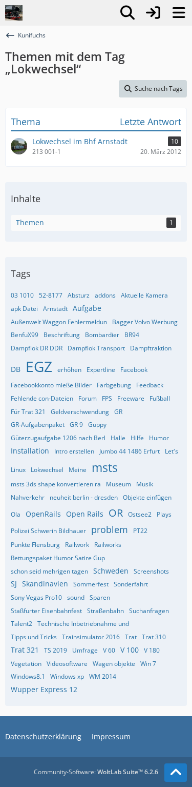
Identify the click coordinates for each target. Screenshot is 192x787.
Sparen (100, 597)
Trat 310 (154, 637)
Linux (18, 469)
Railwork (77, 544)
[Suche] (127, 13)
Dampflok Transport (96, 348)
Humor (159, 438)
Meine (78, 469)
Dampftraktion (151, 348)
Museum (118, 484)
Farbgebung (114, 385)
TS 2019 (55, 650)
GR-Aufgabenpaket (38, 424)
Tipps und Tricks (34, 637)
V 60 (109, 650)
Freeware (130, 398)
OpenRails (43, 514)
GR (118, 411)
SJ (14, 583)
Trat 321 (25, 650)
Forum (87, 398)
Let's (171, 451)
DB (15, 369)
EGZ (39, 366)
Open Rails (84, 514)
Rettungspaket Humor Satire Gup (58, 558)
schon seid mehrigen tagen (49, 571)
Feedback (149, 385)
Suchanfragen (149, 610)
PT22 (140, 530)
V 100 (129, 650)
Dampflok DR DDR (36, 348)
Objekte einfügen (147, 497)
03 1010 (22, 295)
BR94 (131, 334)
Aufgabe (87, 308)
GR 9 (76, 424)
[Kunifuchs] (14, 13)
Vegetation (26, 663)
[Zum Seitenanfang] (175, 772)
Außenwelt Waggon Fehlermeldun (59, 322)
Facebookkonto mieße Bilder (51, 385)
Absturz (79, 295)
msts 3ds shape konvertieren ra (56, 484)
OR (116, 513)
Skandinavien (45, 583)
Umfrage (85, 650)
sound (75, 597)
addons (105, 295)
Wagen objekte (114, 663)
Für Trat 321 (28, 411)
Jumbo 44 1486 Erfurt (129, 451)
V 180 (152, 650)
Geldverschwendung (80, 411)
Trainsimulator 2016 (91, 637)
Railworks (107, 544)
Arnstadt (55, 308)
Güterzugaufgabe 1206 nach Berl (58, 438)
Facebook (133, 369)
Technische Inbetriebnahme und (83, 623)
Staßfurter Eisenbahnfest (46, 610)
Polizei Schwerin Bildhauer (48, 530)
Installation (30, 451)
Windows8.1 (28, 676)
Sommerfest (91, 584)
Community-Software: (96, 772)
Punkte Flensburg (35, 544)
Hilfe (137, 438)
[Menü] (178, 13)
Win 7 (148, 663)
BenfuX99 (24, 334)
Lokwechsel (47, 469)
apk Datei (24, 308)
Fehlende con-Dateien (42, 398)
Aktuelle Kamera (144, 295)
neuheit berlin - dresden (84, 497)
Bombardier (102, 334)
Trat (131, 637)
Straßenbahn (105, 610)
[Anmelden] (153, 13)
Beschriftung (62, 334)
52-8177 (50, 295)
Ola (15, 514)
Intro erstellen (74, 451)
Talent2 (21, 623)
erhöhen (69, 369)
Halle (118, 438)
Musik (144, 484)
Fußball (160, 398)
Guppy (97, 424)
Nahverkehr (28, 497)
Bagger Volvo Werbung (145, 322)
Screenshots (151, 571)
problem (109, 529)
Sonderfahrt (131, 584)
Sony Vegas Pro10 (36, 597)
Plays (164, 514)
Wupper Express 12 (44, 689)
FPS (107, 398)
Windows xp (67, 676)
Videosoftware (67, 663)
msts (105, 467)
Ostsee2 (140, 514)
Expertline (101, 369)
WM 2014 (102, 676)
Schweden (111, 571)
